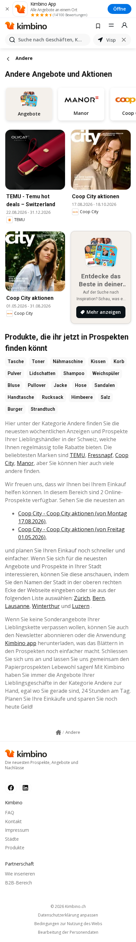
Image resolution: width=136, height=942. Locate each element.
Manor (25, 463)
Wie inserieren (20, 874)
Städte (12, 839)
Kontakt (13, 821)
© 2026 (68, 906)
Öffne (119, 9)
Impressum (17, 830)
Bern (98, 598)
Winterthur (46, 606)
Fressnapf (100, 455)
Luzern (80, 606)
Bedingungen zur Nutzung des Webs (68, 923)
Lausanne (17, 606)
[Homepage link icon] (58, 732)
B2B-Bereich (18, 882)
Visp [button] (111, 40)
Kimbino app (20, 643)
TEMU (77, 455)
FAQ (9, 812)
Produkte (14, 847)
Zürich (82, 598)
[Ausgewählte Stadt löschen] (123, 39)
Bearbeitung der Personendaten (68, 932)
